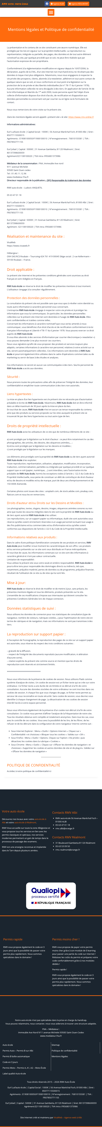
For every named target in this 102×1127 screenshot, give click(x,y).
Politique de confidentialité (64, 1050)
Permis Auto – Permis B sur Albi (18, 1050)
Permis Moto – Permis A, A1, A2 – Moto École (24, 1067)
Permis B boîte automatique (16, 1056)
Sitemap (56, 1044)
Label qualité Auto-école (14, 1073)
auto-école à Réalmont (25, 822)
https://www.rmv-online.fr (81, 117)
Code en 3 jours (10, 1062)
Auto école (8, 1044)
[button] (51, 12)
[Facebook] (47, 3)
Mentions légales (60, 1056)
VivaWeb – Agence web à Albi (68, 1117)
